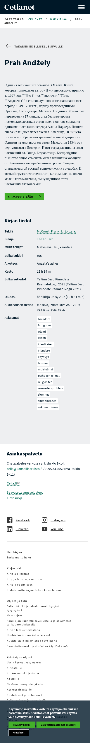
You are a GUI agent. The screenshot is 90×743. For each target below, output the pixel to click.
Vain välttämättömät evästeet (58, 724)
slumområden (47, 401)
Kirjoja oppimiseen (20, 584)
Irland (42, 332)
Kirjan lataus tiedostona (23, 630)
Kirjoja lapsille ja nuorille (24, 579)
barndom (44, 319)
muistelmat (45, 369)
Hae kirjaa (59, 19)
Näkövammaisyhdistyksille (25, 684)
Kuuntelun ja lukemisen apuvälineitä (32, 641)
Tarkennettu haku (19, 557)
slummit (43, 394)
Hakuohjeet (14, 615)
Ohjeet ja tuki (17, 601)
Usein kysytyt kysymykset (24, 662)
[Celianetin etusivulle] (19, 8)
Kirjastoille (14, 668)
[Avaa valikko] (81, 7)
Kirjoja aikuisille (18, 574)
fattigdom (44, 325)
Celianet (35, 19)
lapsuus (43, 363)
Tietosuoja (14, 498)
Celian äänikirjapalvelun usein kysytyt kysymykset (33, 608)
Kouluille (13, 679)
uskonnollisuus (48, 407)
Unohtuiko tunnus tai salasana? (28, 635)
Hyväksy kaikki (21, 724)
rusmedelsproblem (50, 388)
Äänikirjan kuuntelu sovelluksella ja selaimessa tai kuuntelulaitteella (39, 622)
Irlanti (42, 338)
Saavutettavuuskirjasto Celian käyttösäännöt (38, 646)
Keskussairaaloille (19, 689)
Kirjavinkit (15, 568)
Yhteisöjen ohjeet (20, 657)
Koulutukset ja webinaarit (24, 695)
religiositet (45, 382)
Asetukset (18, 732)
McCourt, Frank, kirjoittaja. (56, 231)
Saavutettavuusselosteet (25, 492)
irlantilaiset (45, 344)
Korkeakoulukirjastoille (23, 673)
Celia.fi (12, 483)
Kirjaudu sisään (20, 196)
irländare (44, 350)
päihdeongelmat (49, 376)
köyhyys (43, 357)
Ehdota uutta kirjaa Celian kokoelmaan (34, 590)
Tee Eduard (45, 239)
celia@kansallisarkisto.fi (25, 468)
